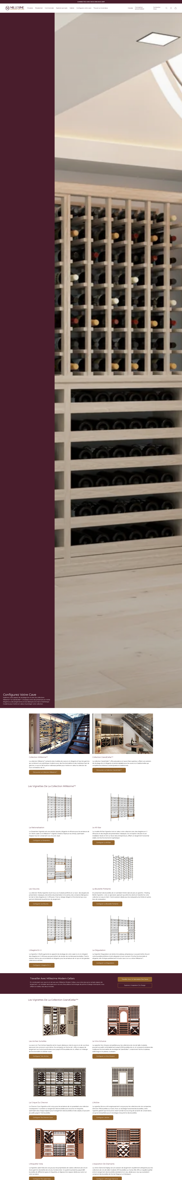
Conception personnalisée (139, 8)
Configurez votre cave (83, 8)
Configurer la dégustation (105, 963)
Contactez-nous (157, 8)
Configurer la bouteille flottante (107, 904)
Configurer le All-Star (103, 842)
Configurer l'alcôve (102, 1117)
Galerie (72, 8)
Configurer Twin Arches (40, 1056)
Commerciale (49, 8)
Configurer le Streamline (41, 840)
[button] (130, 8)
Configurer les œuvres (40, 904)
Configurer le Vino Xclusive (105, 1056)
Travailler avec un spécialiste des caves (135, 979)
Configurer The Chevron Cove (43, 1117)
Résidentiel (39, 8)
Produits (30, 8)
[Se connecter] (171, 8)
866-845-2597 (100, 1)
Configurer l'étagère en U (42, 965)
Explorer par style (61, 8)
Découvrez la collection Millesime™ (45, 772)
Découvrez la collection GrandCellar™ (109, 770)
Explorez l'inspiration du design (135, 985)
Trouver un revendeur (101, 8)
